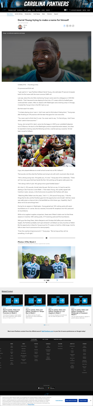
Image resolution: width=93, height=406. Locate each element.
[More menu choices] (51, 10)
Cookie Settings (59, 400)
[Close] (90, 400)
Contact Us (72, 362)
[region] (46, 400)
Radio (12, 355)
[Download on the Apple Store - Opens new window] (41, 388)
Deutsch (11, 358)
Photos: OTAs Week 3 (27, 242)
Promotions (60, 348)
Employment (72, 346)
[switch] (66, 10)
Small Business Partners (72, 366)
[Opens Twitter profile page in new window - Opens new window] (24, 27)
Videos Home (23, 346)
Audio (12, 349)
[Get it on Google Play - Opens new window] (51, 388)
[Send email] (70, 26)
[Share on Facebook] (64, 26)
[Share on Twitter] (67, 26)
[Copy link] (73, 26)
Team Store (60, 346)
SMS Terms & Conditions (72, 359)
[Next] (57, 280)
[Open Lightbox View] (46, 265)
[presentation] (90, 325)
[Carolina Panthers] (46, 394)
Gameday (36, 349)
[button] (46, 56)
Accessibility (84, 372)
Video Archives (23, 362)
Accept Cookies (83, 400)
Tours (84, 370)
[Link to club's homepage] (4, 10)
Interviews (24, 350)
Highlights (24, 348)
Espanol (11, 360)
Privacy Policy (31, 404)
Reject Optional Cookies (71, 400)
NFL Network (23, 353)
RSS (72, 348)
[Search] (70, 10)
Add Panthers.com (47, 331)
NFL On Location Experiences (48, 358)
